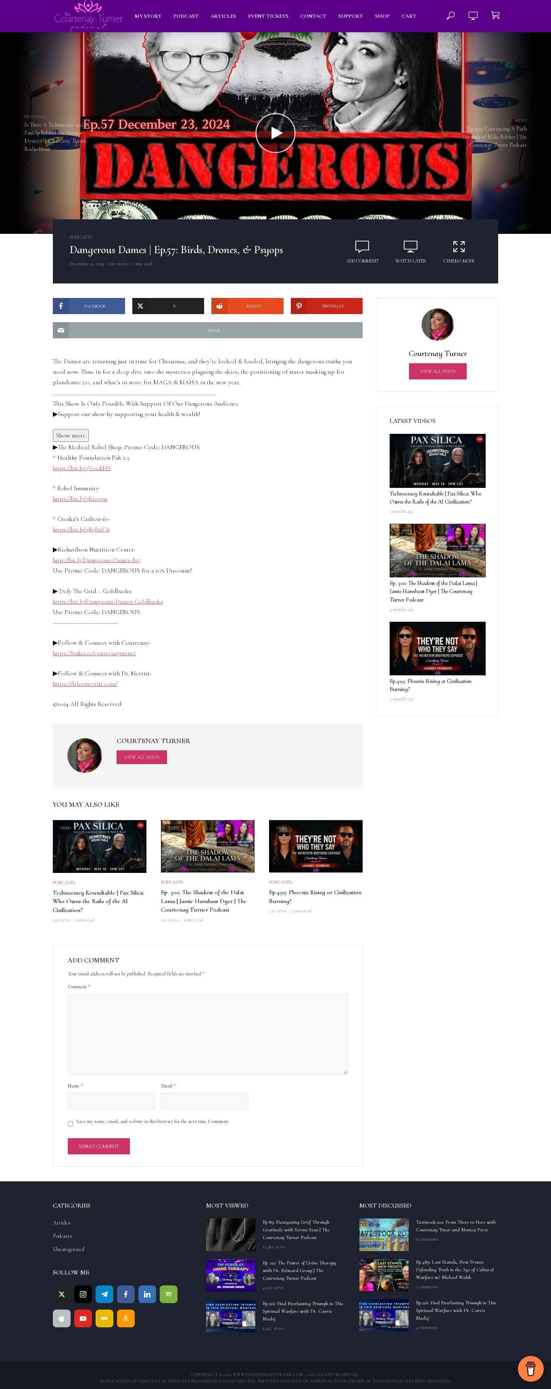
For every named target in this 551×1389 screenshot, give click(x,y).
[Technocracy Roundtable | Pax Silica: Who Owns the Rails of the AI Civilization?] (438, 461)
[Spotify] (168, 1294)
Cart (409, 16)
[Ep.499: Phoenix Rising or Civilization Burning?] (438, 649)
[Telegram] (104, 1294)
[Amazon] (126, 1318)
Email (168, 1086)
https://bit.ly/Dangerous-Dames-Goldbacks (108, 602)
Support (350, 16)
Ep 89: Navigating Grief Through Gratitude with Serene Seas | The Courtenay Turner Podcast (296, 1230)
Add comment (362, 261)
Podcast (185, 16)
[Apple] (62, 1318)
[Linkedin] (147, 1294)
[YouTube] (83, 1318)
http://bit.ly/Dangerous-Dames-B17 (97, 560)
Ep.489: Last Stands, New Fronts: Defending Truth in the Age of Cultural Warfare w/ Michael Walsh (455, 1270)
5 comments (427, 1286)
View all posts (142, 757)
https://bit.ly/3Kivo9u (80, 499)
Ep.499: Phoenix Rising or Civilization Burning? (315, 896)
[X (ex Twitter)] (62, 1294)
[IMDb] (104, 1318)
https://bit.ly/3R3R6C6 (81, 529)
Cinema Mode (459, 261)
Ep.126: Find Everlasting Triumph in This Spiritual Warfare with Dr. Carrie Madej (303, 1311)
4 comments (427, 1327)
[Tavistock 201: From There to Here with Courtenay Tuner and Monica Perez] (384, 1234)
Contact (313, 16)
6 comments (427, 1239)
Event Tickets (268, 16)
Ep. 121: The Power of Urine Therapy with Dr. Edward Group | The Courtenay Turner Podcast (299, 1270)
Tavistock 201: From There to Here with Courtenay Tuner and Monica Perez (456, 1226)
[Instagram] (83, 1294)
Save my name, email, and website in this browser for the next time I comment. (153, 1121)
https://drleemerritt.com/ (85, 684)
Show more (71, 435)
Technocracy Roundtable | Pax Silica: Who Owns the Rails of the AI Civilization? (98, 901)
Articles (223, 16)
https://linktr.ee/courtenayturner (94, 653)
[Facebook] (126, 1294)
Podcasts (81, 237)
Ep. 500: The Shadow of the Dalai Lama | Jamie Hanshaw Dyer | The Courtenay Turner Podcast (203, 901)
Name (75, 1086)
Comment (79, 986)
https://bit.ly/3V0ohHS (82, 468)
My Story (148, 16)
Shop (382, 16)
